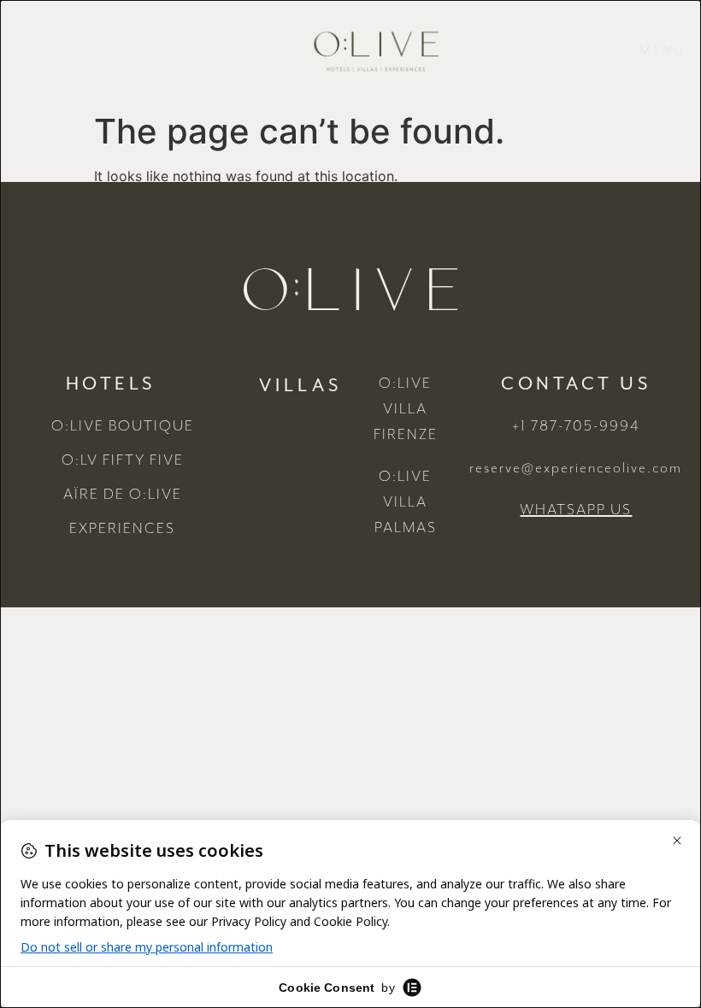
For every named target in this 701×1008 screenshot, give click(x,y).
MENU (662, 51)
